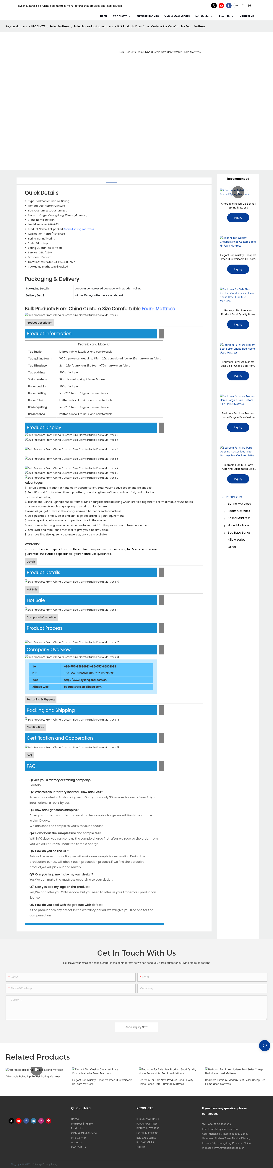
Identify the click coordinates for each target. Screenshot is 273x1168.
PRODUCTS (38, 26)
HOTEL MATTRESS (147, 1133)
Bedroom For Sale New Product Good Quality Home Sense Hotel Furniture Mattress (238, 312)
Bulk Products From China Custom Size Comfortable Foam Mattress (161, 26)
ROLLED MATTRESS (147, 1128)
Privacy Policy (50, 1164)
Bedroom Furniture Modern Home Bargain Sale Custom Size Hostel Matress (238, 415)
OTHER (140, 1147)
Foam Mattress (158, 309)
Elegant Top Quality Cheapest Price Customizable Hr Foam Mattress (238, 257)
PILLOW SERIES (145, 1142)
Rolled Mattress (59, 26)
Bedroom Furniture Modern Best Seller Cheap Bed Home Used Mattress (238, 364)
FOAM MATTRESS (147, 1123)
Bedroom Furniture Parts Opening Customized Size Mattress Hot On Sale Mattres (238, 467)
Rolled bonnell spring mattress (93, 26)
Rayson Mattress (16, 26)
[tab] (111, 181)
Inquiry (238, 217)
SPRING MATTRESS (147, 1119)
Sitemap (37, 1164)
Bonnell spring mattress (79, 229)
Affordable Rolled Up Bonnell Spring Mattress (238, 205)
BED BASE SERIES (146, 1138)
